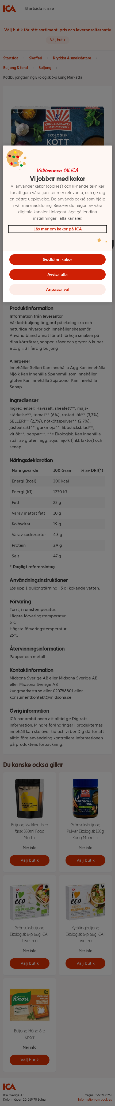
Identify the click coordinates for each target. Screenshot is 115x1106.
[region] (57, 224)
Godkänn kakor (57, 259)
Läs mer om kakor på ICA (57, 228)
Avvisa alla (57, 274)
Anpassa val (57, 289)
